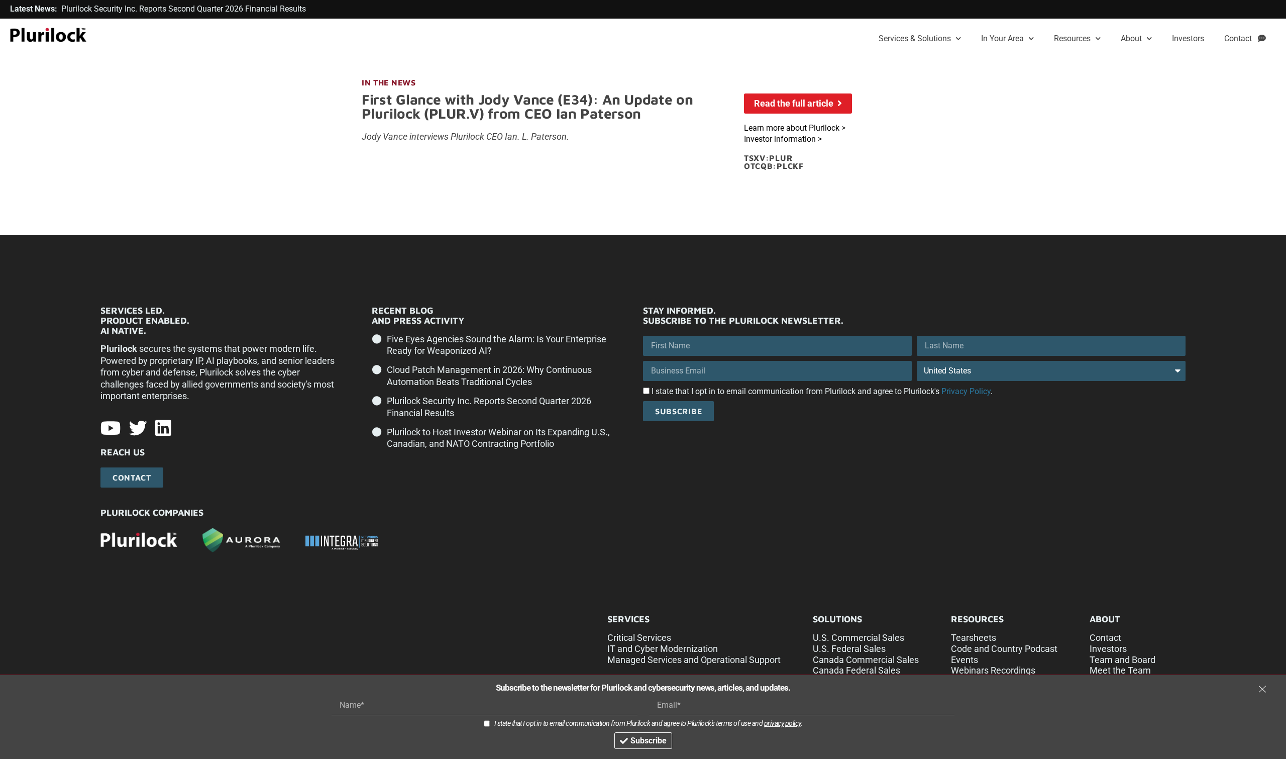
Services (628, 619)
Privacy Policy (966, 391)
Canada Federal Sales (856, 670)
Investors (1188, 38)
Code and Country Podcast (1004, 648)
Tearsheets (973, 637)
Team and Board (1122, 659)
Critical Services (639, 637)
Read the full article (795, 103)
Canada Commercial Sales (866, 659)
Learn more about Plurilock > (794, 128)
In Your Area (1002, 38)
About (1131, 38)
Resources (1072, 38)
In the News (389, 82)
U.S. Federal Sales (849, 648)
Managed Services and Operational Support (694, 659)
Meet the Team (1120, 670)
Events (964, 659)
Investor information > (783, 139)
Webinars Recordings (993, 670)
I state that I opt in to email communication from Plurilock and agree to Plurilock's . (822, 391)
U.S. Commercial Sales (858, 637)
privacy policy (782, 723)
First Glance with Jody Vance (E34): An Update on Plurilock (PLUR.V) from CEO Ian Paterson (527, 106)
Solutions (837, 619)
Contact (1241, 38)
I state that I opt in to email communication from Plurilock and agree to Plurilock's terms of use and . (648, 723)
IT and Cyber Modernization (662, 648)
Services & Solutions (915, 38)
